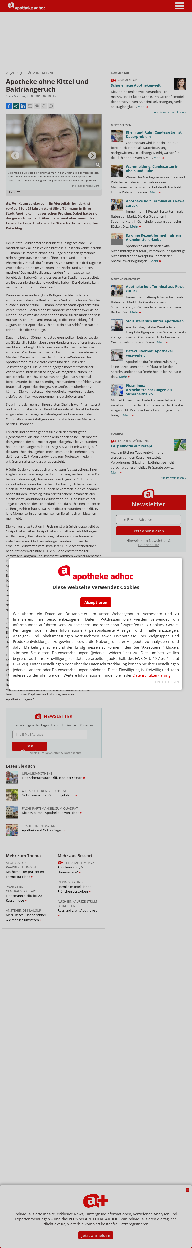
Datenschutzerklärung (151, 675)
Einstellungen (167, 682)
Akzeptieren (96, 602)
